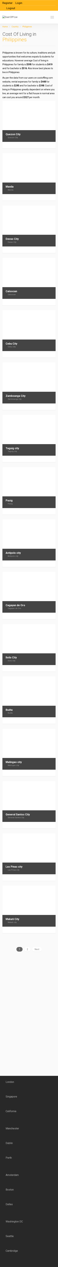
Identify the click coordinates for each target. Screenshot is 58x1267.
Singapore (11, 1096)
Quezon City (13, 134)
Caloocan (11, 291)
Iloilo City (11, 657)
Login (18, 3)
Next (37, 949)
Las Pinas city (14, 866)
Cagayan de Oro (15, 605)
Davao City (12, 238)
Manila (10, 186)
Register (7, 3)
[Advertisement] (22, 981)
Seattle (10, 1236)
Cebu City (11, 343)
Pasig (9, 500)
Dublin (9, 1143)
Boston (10, 1189)
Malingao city (14, 762)
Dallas (9, 1204)
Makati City (12, 919)
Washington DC (14, 1221)
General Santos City (18, 814)
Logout (10, 8)
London (10, 1081)
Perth (9, 1157)
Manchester (12, 1128)
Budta (9, 709)
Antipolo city (13, 552)
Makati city (12, 922)
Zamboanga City (15, 395)
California (11, 1111)
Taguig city (12, 448)
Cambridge (12, 1250)
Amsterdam (12, 1175)
